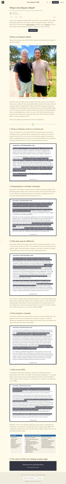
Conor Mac (15, 12)
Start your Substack (29, 478)
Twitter (47, 25)
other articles (30, 25)
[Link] (8, 37)
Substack (27, 481)
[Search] (47, 2)
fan (44, 98)
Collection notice (42, 474)
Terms (36, 474)
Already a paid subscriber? (33, 467)
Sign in (62, 2)
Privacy (32, 474)
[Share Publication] (50, 2)
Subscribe (55, 2)
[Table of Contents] (1, 242)
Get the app (39, 478)
